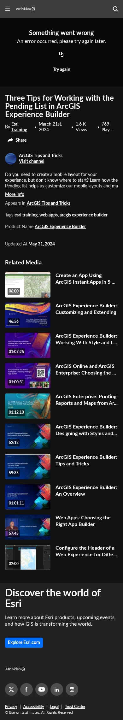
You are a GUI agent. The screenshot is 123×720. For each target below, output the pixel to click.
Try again (61, 70)
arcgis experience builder (84, 215)
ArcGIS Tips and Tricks (48, 203)
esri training (26, 215)
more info (14, 194)
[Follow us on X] (11, 689)
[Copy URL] (61, 55)
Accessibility (33, 707)
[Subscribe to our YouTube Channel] (41, 689)
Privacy (11, 707)
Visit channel (31, 161)
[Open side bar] (8, 9)
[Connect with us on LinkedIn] (56, 689)
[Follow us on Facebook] (26, 689)
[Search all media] (115, 9)
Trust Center (75, 707)
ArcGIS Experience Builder (60, 227)
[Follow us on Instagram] (72, 689)
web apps (48, 215)
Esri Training (19, 127)
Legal (54, 707)
